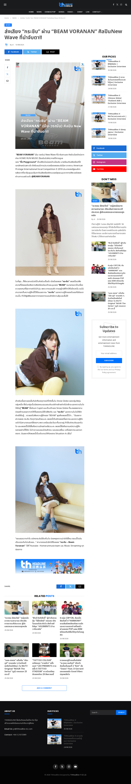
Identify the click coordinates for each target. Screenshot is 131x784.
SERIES (61, 12)
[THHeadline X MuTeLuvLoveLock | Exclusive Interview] (98, 117)
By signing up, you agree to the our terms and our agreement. (109, 370)
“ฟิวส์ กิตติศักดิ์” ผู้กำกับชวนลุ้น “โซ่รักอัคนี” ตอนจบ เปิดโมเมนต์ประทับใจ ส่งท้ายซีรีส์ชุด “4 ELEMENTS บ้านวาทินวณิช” (44, 624)
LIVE (88, 12)
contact (96, 12)
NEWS (39, 12)
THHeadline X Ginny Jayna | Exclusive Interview (117, 132)
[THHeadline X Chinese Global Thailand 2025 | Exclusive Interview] (98, 99)
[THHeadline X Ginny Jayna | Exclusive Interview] (98, 133)
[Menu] (5, 5)
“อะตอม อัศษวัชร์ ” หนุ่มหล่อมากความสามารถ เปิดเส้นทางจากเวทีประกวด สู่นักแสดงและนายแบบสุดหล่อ (16, 622)
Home (31, 12)
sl (12, 45)
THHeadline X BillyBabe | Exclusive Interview (117, 64)
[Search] (126, 5)
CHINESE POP (50, 12)
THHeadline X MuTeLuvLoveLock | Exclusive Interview (117, 116)
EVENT (80, 12)
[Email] (7, 81)
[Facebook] (7, 67)
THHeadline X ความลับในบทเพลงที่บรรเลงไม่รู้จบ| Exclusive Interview (117, 81)
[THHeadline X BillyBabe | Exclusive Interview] (98, 65)
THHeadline (74, 775)
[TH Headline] (66, 4)
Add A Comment (44, 688)
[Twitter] (7, 74)
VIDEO (70, 12)
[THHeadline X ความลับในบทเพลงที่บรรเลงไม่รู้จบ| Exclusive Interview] (98, 81)
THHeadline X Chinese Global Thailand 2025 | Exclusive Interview (117, 99)
